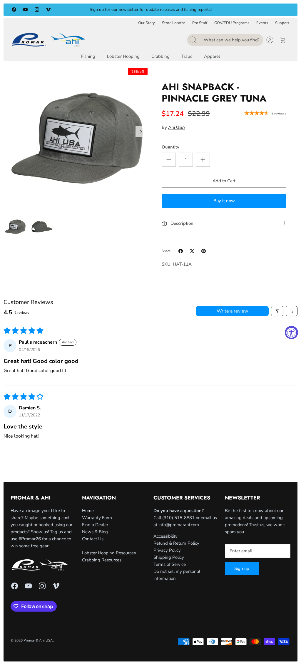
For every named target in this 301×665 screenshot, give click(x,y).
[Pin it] (203, 251)
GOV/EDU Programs (231, 23)
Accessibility (165, 536)
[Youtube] (25, 9)
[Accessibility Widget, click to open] (291, 332)
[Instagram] (37, 9)
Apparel (212, 56)
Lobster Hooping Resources (109, 553)
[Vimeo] (48, 9)
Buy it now (224, 201)
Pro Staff (199, 23)
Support (282, 23)
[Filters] (277, 311)
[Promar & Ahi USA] (48, 39)
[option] (77, 138)
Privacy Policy (167, 550)
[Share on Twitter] (192, 251)
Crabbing (160, 56)
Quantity (170, 147)
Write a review (232, 311)
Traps (186, 56)
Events (262, 23)
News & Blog (95, 532)
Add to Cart (224, 181)
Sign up (241, 568)
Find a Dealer (95, 525)
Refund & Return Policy (176, 543)
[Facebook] (14, 9)
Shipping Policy (168, 557)
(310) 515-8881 (178, 518)
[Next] (216, 9)
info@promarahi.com (178, 525)
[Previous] (85, 9)
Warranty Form (97, 518)
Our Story (146, 23)
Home (88, 511)
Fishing (88, 56)
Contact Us (92, 539)
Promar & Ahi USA (38, 640)
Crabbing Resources (101, 560)
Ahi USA (176, 127)
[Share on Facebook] (180, 251)
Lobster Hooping (123, 56)
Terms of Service (169, 564)
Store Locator (173, 23)
